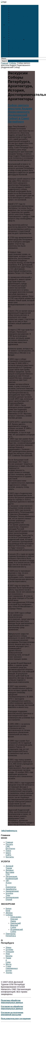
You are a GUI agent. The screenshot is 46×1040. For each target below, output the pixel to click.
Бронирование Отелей (21, 23)
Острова (14, 46)
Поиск (8, 851)
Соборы (14, 31)
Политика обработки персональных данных (12, 1001)
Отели (28, 37)
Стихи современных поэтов (23, 56)
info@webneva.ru (9, 831)
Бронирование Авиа (20, 16)
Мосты (13, 54)
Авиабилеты (11, 889)
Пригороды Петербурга (21, 33)
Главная (4, 63)
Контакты (10, 857)
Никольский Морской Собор (15, 925)
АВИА (13, 18)
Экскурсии (11, 25)
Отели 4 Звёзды (17, 39)
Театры (13, 35)
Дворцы (14, 29)
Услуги (9, 6)
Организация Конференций (12, 878)
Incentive (14, 21)
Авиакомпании (12, 891)
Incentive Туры (9, 894)
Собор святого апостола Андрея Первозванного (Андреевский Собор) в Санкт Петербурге (20, 113)
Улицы (13, 44)
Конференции (17, 12)
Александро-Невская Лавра (15, 919)
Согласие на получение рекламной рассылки (12, 1014)
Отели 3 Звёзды (17, 42)
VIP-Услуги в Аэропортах (22, 14)
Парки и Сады (17, 52)
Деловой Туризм (18, 8)
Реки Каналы (16, 50)
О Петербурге (31, 39)
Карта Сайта (8, 854)
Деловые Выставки (19, 10)
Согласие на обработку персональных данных (12, 1008)
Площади (14, 48)
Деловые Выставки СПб (10, 872)
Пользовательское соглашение (16, 1019)
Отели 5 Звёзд (17, 37)
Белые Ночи (16, 27)
